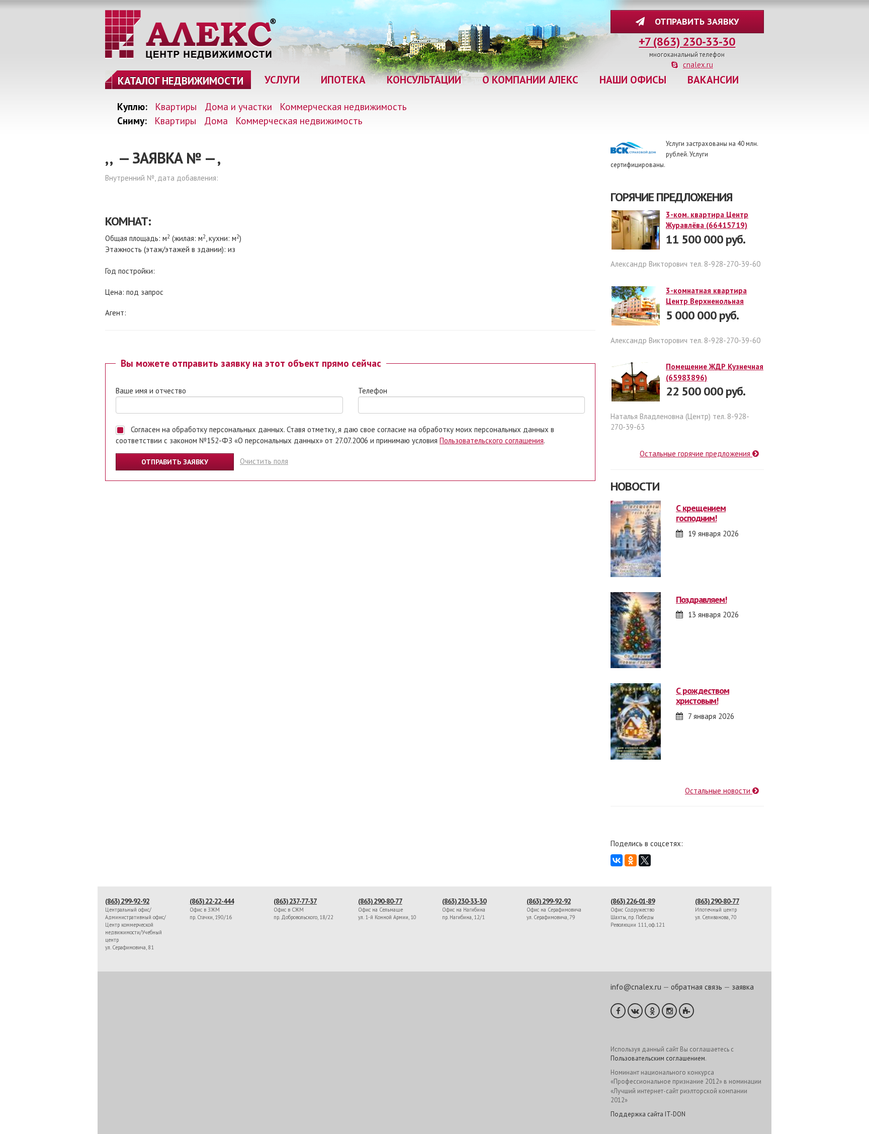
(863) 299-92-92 (127, 901)
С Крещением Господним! (701, 513)
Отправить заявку (694, 21)
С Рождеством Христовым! (702, 695)
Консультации (424, 80)
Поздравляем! (701, 599)
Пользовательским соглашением (658, 1058)
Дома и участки (238, 106)
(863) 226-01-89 (633, 901)
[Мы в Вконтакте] (635, 1010)
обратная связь (696, 987)
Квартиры (176, 106)
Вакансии (713, 80)
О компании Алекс (530, 80)
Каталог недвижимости (180, 81)
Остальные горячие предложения (696, 453)
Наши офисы (632, 80)
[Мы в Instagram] (669, 1010)
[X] (645, 860)
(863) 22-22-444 (212, 901)
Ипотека (343, 80)
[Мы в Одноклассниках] (652, 1010)
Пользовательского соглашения (492, 440)
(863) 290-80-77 (380, 901)
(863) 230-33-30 (464, 901)
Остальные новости (718, 790)
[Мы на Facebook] (618, 1010)
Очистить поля (264, 461)
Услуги (282, 80)
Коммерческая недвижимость (343, 106)
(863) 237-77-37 (295, 901)
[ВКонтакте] (617, 860)
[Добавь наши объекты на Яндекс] (686, 1010)
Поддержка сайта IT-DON (648, 1114)
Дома (216, 120)
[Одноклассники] (631, 860)
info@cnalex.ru (636, 987)
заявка (743, 987)
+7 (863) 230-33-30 (687, 41)
